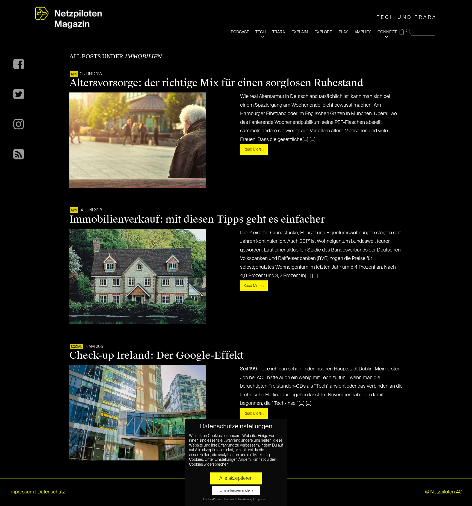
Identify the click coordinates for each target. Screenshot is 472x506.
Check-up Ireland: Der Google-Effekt (156, 355)
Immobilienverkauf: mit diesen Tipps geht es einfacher (197, 219)
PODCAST (240, 32)
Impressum (22, 492)
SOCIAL (76, 347)
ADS (74, 74)
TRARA (278, 32)
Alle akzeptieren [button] (236, 478)
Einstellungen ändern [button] (236, 490)
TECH (260, 32)
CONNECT (387, 32)
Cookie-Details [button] (212, 499)
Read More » (253, 149)
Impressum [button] (262, 499)
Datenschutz (51, 492)
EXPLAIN (299, 32)
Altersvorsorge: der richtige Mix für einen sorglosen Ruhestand (216, 83)
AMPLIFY (363, 32)
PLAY (343, 32)
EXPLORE (323, 32)
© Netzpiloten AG (443, 492)
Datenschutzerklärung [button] (238, 499)
